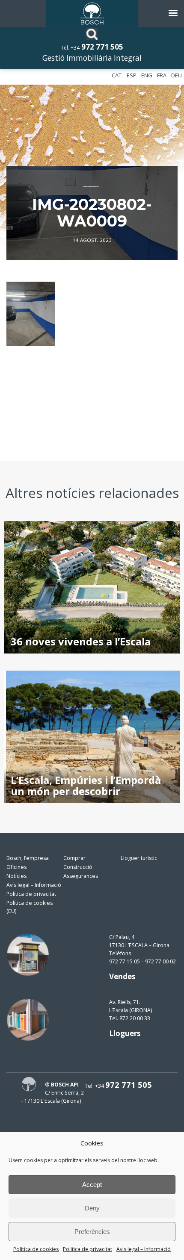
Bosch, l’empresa (27, 858)
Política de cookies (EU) (29, 907)
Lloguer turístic (139, 858)
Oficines (16, 867)
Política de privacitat (87, 1249)
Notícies (16, 876)
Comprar (74, 858)
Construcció (77, 867)
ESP (132, 75)
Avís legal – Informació (143, 1249)
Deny (92, 1208)
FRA (161, 75)
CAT (117, 75)
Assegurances (80, 876)
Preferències (92, 1231)
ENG (146, 75)
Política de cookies (36, 1249)
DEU (176, 75)
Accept (92, 1184)
